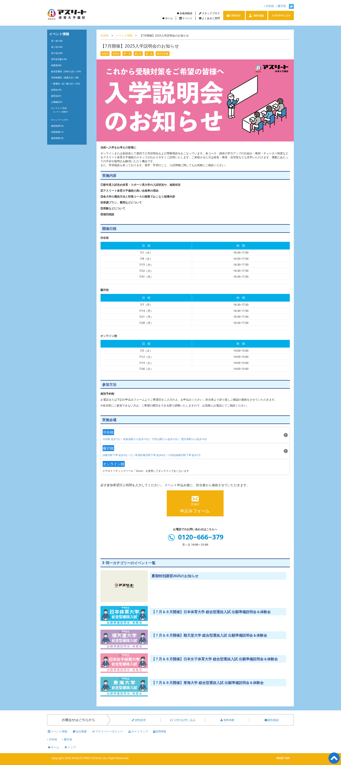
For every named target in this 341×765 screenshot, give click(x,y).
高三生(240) (56, 52)
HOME (104, 35)
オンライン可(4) (59, 108)
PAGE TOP (283, 758)
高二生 (149, 53)
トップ (71, 747)
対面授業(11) (57, 131)
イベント (187, 18)
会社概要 (81, 731)
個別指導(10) (57, 125)
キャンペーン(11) (59, 119)
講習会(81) (56, 95)
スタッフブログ (211, 13)
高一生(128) (56, 40)
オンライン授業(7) (60, 111)
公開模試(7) (56, 101)
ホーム (169, 18)
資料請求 (140, 720)
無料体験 (228, 720)
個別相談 (273, 720)
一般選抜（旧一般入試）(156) (65, 83)
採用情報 (160, 731)
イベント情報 (124, 35)
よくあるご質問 (211, 18)
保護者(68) (56, 65)
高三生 (138, 53)
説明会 (116, 53)
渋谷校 (269, 6)
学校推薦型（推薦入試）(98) (65, 77)
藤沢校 (281, 6)
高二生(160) (56, 46)
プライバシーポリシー (109, 731)
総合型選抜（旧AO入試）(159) (66, 71)
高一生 (127, 53)
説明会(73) (56, 89)
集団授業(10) (57, 138)
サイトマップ (139, 731)
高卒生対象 (163, 53)
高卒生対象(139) (59, 59)
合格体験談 (186, 13)
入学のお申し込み (184, 720)
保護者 (105, 53)
